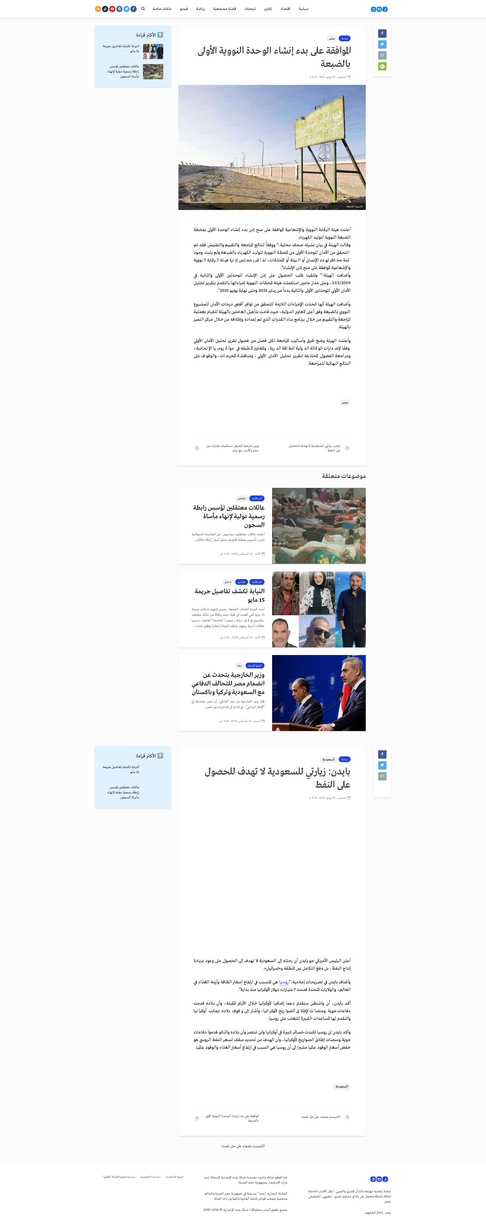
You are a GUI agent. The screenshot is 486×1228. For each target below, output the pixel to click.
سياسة (304, 8)
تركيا (239, 665)
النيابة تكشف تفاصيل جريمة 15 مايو (230, 596)
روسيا (284, 982)
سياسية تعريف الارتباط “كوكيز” (119, 1177)
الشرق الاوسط (255, 665)
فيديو (184, 8)
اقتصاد (285, 8)
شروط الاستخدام (175, 1177)
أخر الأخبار (257, 498)
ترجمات (250, 8)
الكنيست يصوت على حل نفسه (243, 1146)
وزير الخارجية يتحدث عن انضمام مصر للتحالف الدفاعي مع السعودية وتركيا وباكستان (228, 683)
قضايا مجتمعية (224, 8)
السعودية (328, 759)
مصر (332, 38)
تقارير (268, 8)
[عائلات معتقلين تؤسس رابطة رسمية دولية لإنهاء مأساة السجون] (319, 525)
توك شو (241, 582)
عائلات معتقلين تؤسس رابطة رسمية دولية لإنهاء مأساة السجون (229, 516)
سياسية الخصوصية (150, 1177)
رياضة (200, 8)
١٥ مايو (228, 582)
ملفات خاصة (162, 8)
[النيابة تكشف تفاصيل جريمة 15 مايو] (319, 609)
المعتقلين (242, 498)
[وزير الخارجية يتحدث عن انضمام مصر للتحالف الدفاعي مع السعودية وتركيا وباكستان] (319, 692)
